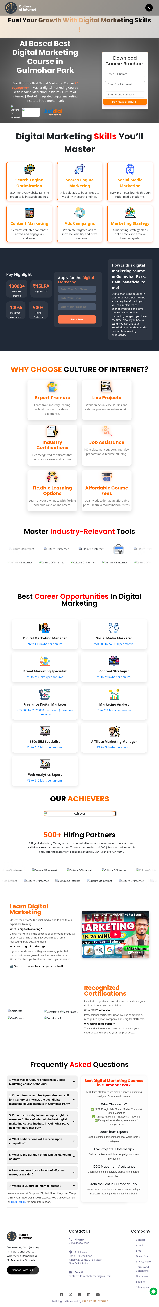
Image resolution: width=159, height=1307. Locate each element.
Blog (138, 1250)
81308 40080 (19, 1202)
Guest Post (142, 1256)
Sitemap (140, 1281)
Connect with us (22, 1270)
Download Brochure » (125, 101)
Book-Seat (77, 319)
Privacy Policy (144, 1261)
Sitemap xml (143, 1287)
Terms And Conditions (142, 1268)
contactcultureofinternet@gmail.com (90, 1276)
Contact (140, 1239)
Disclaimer (142, 1276)
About (139, 1245)
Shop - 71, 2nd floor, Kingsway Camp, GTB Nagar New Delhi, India (85, 1259)
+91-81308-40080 (79, 1243)
